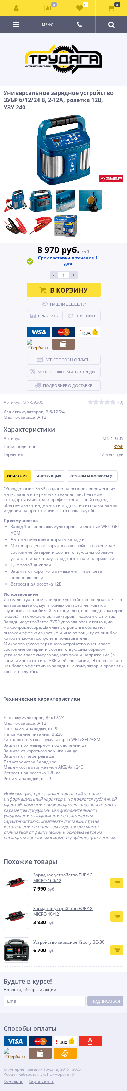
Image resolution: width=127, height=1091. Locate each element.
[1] (90, 402)
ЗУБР (118, 446)
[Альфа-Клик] (90, 1041)
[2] (96, 402)
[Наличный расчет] (63, 344)
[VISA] (38, 332)
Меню (48, 24)
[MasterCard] (63, 332)
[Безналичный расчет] (65, 1053)
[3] (101, 402)
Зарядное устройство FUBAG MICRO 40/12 (63, 911)
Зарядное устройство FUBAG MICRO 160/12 (63, 877)
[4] (107, 402)
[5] (113, 402)
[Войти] (16, 8)
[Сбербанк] (38, 345)
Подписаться (105, 1001)
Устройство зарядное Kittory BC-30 (68, 942)
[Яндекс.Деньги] (88, 332)
